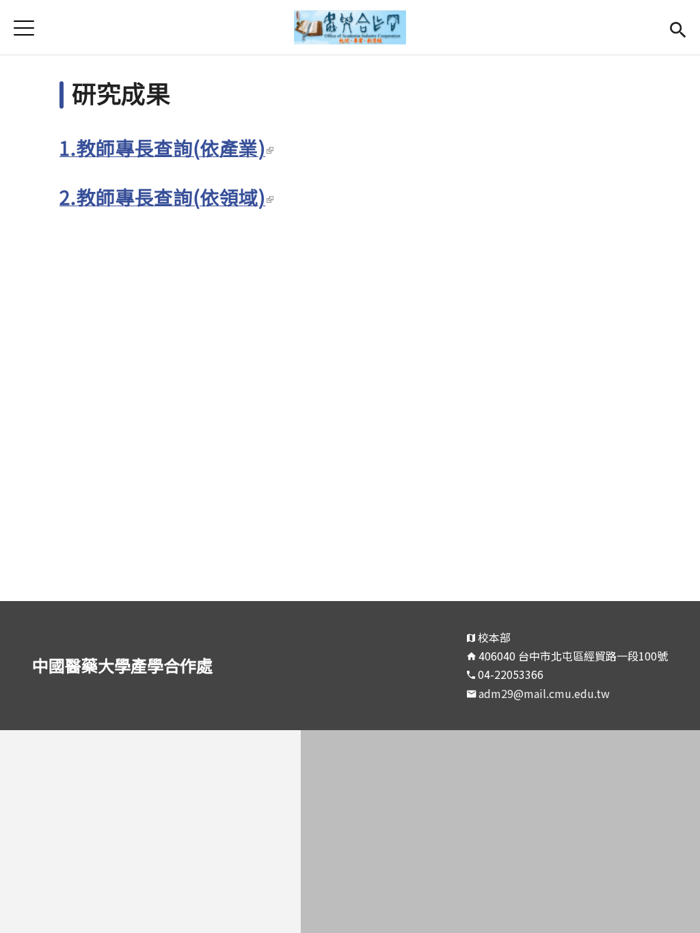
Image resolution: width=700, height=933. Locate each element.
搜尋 (677, 27)
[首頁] (350, 27)
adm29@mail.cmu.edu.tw (544, 693)
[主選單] (24, 27)
